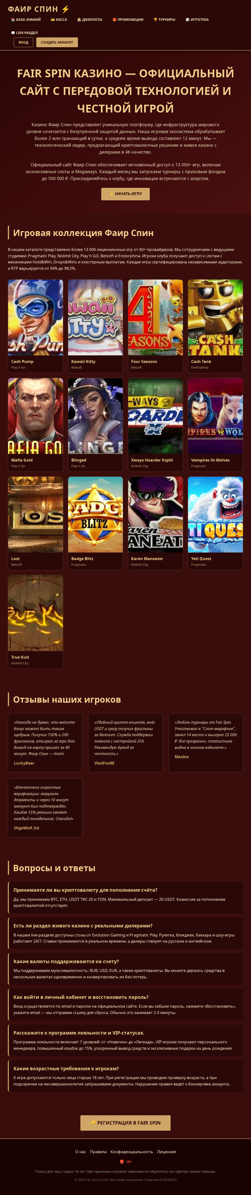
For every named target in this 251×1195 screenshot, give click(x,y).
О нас (80, 1151)
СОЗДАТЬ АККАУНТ (57, 42)
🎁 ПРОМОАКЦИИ (128, 19)
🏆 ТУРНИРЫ (164, 19)
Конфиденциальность (132, 1151)
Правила (98, 1151)
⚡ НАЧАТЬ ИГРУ (125, 193)
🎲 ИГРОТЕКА (197, 19)
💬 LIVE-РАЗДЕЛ (24, 32)
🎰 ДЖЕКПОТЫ (89, 19)
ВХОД (23, 42)
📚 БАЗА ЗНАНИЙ (26, 19)
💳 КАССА (59, 19)
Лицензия (166, 1151)
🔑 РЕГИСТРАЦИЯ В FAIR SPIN (125, 1122)
